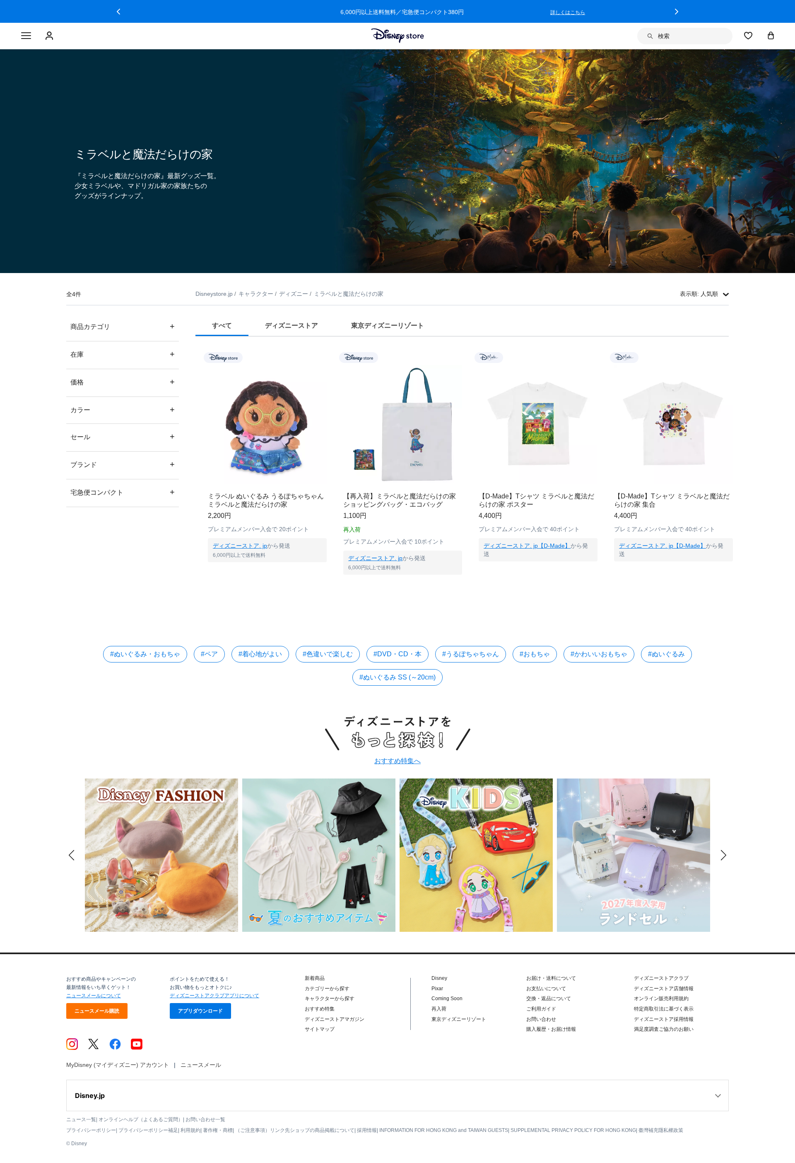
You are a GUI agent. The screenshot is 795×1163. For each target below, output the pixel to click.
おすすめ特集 (320, 1009)
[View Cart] (771, 35)
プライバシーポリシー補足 (148, 1130)
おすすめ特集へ (397, 760)
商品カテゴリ (122, 326)
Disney (439, 978)
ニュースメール (201, 1064)
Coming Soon (447, 998)
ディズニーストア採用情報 (664, 1019)
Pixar (437, 988)
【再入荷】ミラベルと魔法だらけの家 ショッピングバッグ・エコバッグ (399, 500)
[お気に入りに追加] (325, 357)
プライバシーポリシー (91, 1130)
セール (122, 436)
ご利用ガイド (541, 1009)
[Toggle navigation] (26, 36)
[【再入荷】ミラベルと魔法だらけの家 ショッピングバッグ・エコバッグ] (402, 424)
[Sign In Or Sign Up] (50, 36)
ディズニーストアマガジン (334, 1019)
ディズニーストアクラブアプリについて (214, 996)
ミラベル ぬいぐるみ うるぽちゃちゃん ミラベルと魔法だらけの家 (266, 500)
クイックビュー (267, 572)
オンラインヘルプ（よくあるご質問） (141, 1119)
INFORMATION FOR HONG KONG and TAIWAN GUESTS (443, 1130)
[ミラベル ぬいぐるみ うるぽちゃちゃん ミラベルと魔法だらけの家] (267, 424)
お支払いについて (546, 988)
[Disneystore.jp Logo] (397, 36)
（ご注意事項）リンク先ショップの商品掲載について (294, 1130)
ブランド (122, 464)
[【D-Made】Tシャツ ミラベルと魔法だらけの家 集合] (673, 424)
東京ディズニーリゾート (458, 1019)
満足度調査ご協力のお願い (664, 1029)
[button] (118, 11)
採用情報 (367, 1130)
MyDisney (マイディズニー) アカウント (117, 1064)
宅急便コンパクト (122, 492)
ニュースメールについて (93, 996)
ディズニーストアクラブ (661, 978)
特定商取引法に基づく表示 (664, 1009)
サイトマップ (320, 1029)
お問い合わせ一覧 (205, 1119)
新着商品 (315, 978)
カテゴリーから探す (327, 988)
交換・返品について (548, 998)
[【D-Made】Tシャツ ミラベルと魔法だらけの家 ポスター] (538, 424)
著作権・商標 (218, 1130)
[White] (486, 584)
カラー (122, 409)
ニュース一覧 (81, 1119)
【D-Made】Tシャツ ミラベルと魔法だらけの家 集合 (672, 500)
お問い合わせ (541, 1019)
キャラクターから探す (329, 998)
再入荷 (438, 1009)
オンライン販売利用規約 (661, 998)
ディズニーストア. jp (240, 545)
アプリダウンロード (200, 1011)
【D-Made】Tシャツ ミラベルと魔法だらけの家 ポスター (536, 500)
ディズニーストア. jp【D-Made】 (527, 545)
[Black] (502, 584)
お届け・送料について (551, 978)
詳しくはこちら (563, 12)
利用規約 (190, 1130)
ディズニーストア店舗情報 (664, 988)
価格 (122, 381)
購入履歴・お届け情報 (551, 1029)
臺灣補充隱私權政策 (660, 1130)
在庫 (122, 354)
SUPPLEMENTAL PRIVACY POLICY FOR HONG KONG (573, 1130)
